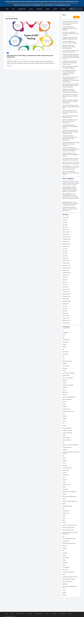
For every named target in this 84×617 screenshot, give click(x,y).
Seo (63, 536)
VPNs (63, 574)
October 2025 (65, 241)
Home (6, 16)
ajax (63, 337)
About (12, 613)
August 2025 (65, 246)
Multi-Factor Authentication (69, 496)
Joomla (64, 458)
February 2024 (66, 289)
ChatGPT (64, 363)
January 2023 (65, 318)
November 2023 (66, 296)
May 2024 (64, 282)
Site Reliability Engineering (68, 543)
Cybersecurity (65, 375)
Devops (64, 389)
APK (63, 356)
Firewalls (64, 418)
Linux (63, 477)
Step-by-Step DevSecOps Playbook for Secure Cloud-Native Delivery (70, 173)
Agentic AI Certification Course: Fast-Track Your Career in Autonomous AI (70, 121)
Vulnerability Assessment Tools (70, 576)
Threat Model (65, 557)
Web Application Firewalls (68, 579)
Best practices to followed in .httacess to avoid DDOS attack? (69, 209)
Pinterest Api (65, 513)
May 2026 (64, 224)
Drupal (64, 404)
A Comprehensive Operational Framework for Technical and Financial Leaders (69, 63)
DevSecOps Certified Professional (50, 3)
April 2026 (64, 227)
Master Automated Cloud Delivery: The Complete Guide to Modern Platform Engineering (70, 85)
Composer (64, 368)
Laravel (64, 463)
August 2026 (65, 217)
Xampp (64, 592)
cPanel (64, 370)
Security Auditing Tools (68, 530)
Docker (64, 401)
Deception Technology (67, 385)
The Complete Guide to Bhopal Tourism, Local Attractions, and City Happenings (70, 23)
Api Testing (65, 354)
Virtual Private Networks (68, 572)
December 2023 (66, 294)
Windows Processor (67, 581)
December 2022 (66, 320)
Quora (63, 518)
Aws (63, 358)
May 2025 (64, 253)
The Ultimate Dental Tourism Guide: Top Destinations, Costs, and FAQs (70, 112)
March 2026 (65, 229)
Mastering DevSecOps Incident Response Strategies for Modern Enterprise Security (70, 132)
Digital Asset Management (68, 397)
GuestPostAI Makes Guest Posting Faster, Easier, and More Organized (70, 144)
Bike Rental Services (67, 361)
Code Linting (65, 366)
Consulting (62, 613)
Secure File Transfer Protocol (69, 525)
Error (63, 413)
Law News (65, 465)
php (63, 508)
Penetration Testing (67, 506)
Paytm (63, 503)
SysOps (64, 555)
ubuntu (64, 564)
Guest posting (65, 437)
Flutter (64, 421)
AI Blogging (65, 332)
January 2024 (65, 291)
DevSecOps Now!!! (11, 616)
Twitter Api (65, 562)
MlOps (63, 487)
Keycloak (64, 460)
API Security (65, 351)
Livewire (64, 479)
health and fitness (66, 440)
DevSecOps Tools (21, 613)
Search (64, 15)
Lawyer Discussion (67, 467)
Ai (62, 330)
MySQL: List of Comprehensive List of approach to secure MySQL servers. (70, 204)
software (64, 548)
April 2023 (64, 310)
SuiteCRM (64, 553)
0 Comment (23, 59)
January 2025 (65, 263)
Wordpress (65, 584)
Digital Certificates (66, 399)
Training (47, 613)
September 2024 (66, 272)
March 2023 (65, 313)
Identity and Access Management (70, 444)
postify (64, 515)
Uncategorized (66, 567)
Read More (9, 65)
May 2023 (64, 308)
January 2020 (65, 322)
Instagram (64, 449)
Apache (64, 346)
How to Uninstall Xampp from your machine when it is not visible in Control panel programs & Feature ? (70, 196)
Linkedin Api (65, 475)
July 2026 (64, 220)
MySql (63, 498)
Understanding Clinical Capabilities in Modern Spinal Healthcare (69, 28)
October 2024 (65, 270)
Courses (30, 613)
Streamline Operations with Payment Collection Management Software (70, 155)
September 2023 (66, 301)
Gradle (64, 435)
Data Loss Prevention (67, 378)
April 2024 (64, 284)
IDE (63, 442)
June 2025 (65, 251)
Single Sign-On (66, 541)
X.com (63, 590)
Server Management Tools (68, 538)
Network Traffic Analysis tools (69, 501)
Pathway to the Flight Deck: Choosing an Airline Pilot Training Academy (70, 34)
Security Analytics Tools (68, 527)
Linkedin (64, 472)
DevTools (64, 394)
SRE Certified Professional (33, 3)
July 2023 (64, 306)
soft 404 (64, 545)
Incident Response (66, 447)
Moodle (64, 494)
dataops (64, 382)
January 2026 (65, 234)
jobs (63, 455)
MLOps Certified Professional (69, 3)
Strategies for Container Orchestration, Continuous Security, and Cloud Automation (70, 91)
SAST (63, 520)
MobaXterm (65, 489)
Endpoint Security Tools (68, 411)
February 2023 (66, 315)
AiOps (63, 334)
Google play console (67, 430)
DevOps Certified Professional (17, 3)
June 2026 (65, 222)
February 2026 (66, 232)
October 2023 (65, 299)
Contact (70, 613)
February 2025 (66, 260)
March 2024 (65, 287)
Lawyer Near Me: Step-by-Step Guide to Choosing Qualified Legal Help (70, 107)
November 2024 (66, 267)
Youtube (64, 595)
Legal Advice (65, 470)
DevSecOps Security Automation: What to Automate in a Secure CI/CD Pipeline (70, 101)
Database (64, 380)
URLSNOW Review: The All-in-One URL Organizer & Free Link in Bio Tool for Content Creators (71, 168)
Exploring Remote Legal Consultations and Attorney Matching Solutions (69, 47)
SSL (63, 550)
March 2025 (65, 258)
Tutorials (54, 613)
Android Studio (66, 339)
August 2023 (65, 303)
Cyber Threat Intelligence (68, 373)
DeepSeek (64, 387)
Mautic (64, 482)
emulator (64, 406)
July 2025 (64, 248)
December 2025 (66, 236)
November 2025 (66, 239)
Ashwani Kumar (9, 59)
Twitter (64, 560)
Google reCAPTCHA (67, 432)
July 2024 (64, 277)
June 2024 (65, 279)
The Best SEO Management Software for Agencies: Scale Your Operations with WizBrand (70, 149)
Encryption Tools (66, 409)
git (63, 423)
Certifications (38, 613)
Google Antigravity (66, 428)
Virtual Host (65, 569)
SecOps (64, 522)
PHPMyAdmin (65, 510)
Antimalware (65, 342)
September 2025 (66, 244)
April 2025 (64, 255)
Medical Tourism (66, 484)
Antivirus (64, 344)
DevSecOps (65, 392)
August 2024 (65, 275)
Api (63, 349)
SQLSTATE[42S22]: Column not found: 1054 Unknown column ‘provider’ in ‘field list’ (70, 183)
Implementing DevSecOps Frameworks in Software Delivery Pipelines (70, 127)
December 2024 (66, 265)
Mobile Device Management (69, 491)
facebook (64, 416)
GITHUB (64, 425)
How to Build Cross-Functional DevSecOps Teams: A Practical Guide (70, 96)
